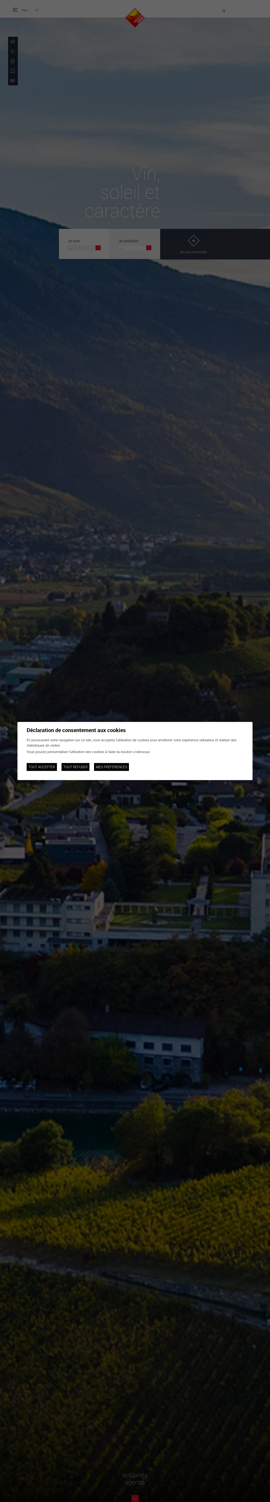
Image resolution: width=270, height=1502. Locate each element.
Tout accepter (41, 767)
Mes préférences (111, 767)
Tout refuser (75, 767)
